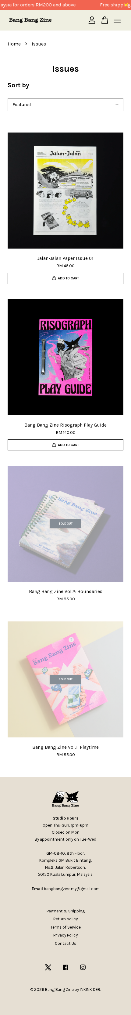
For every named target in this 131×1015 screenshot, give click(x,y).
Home (14, 44)
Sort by (18, 85)
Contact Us (65, 943)
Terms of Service (66, 927)
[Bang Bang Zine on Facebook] (65, 970)
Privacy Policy (65, 935)
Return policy (65, 919)
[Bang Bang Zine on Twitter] (48, 970)
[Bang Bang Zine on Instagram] (83, 970)
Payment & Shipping (66, 911)
